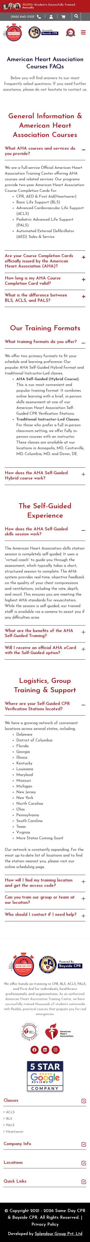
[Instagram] (56, 1050)
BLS (9, 1119)
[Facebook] (34, 1050)
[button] (76, 16)
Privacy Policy (45, 1225)
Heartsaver (15, 1132)
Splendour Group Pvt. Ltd (58, 1234)
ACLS (10, 1112)
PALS (10, 1125)
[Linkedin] (45, 1050)
